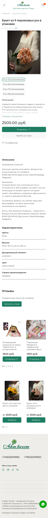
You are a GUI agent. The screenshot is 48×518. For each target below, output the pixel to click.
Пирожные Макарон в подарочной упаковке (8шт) (34, 346)
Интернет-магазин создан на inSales (18, 513)
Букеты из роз (20, 13)
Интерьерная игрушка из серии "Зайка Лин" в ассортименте (12, 346)
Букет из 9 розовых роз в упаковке (34, 405)
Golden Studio (8, 501)
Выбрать (12, 420)
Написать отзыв (12, 304)
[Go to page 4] (8, 366)
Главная (6, 13)
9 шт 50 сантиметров (13, 79)
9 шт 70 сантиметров (13, 89)
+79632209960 (32, 457)
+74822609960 (11, 457)
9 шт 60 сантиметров (13, 84)
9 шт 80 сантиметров (13, 94)
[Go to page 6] (12, 366)
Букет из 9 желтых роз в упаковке (12, 404)
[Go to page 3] (6, 366)
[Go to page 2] (4, 366)
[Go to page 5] (10, 366)
